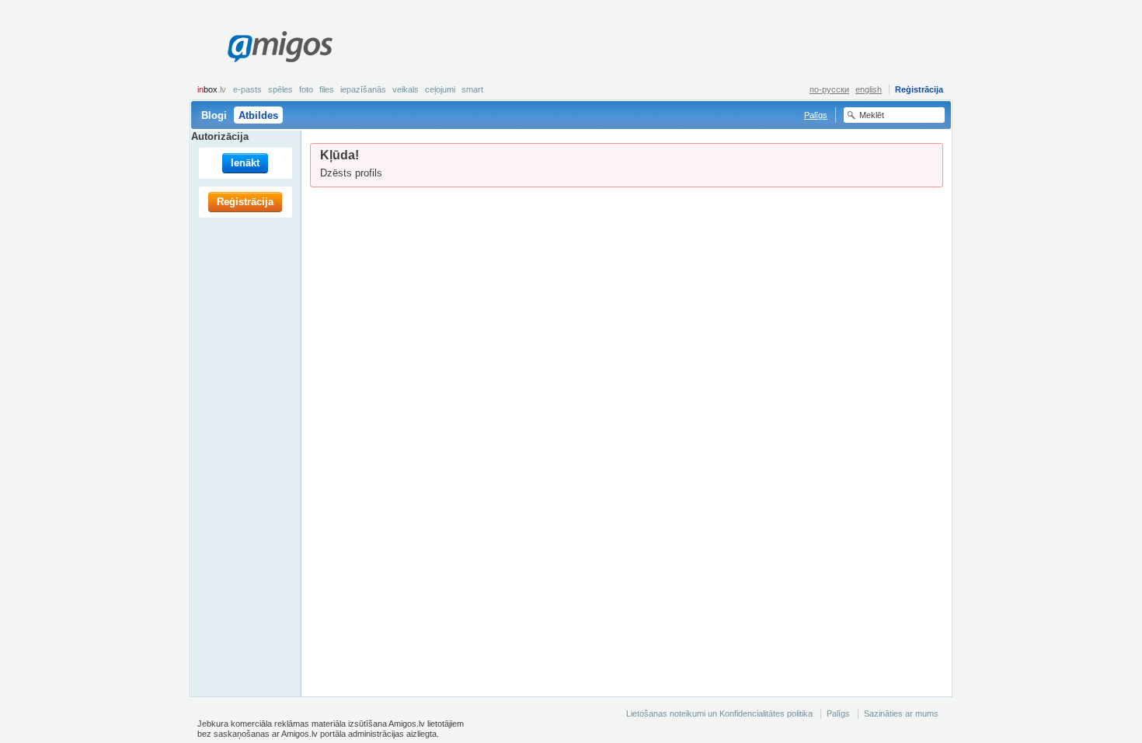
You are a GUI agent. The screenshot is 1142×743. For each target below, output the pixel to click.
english (868, 89)
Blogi (214, 115)
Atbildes (258, 115)
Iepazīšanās (363, 89)
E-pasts (247, 89)
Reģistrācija (919, 89)
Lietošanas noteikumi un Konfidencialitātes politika (719, 713)
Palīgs (815, 115)
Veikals (405, 89)
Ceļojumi (440, 89)
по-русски (829, 89)
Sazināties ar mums (901, 713)
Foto (306, 89)
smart (472, 89)
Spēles (280, 89)
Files (326, 89)
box (211, 89)
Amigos (280, 46)
